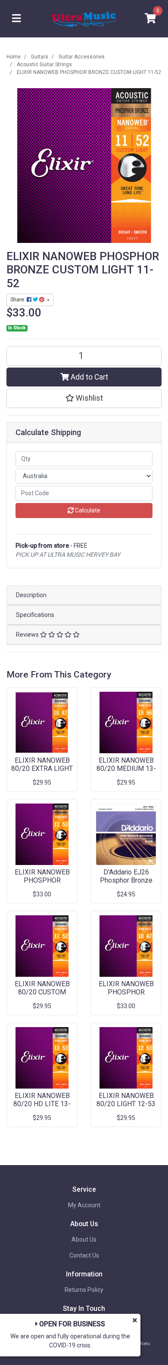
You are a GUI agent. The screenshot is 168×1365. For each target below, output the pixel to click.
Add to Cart (88, 377)
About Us (84, 1239)
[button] (84, 398)
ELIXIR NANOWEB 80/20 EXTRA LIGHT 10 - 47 (42, 768)
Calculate (87, 510)
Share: (18, 300)
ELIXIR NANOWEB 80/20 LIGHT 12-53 (126, 1100)
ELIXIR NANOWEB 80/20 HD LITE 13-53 (42, 1104)
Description (31, 595)
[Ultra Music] (84, 18)
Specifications (35, 614)
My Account (84, 1205)
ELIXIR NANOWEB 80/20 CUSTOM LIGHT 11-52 (42, 992)
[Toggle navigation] (16, 18)
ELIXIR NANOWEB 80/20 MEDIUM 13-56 (126, 768)
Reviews (28, 634)
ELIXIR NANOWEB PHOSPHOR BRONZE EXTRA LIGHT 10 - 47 (126, 996)
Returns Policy (84, 1289)
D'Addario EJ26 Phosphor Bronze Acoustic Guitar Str (126, 880)
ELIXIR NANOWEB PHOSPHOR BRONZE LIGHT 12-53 (42, 884)
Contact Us (84, 1255)
